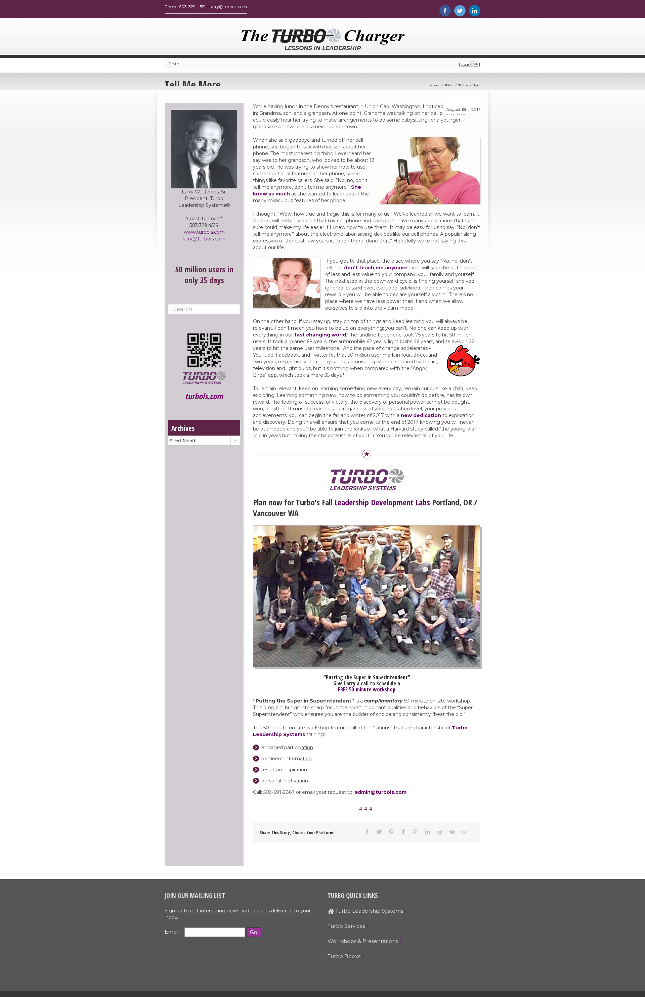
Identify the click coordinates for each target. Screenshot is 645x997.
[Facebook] (445, 10)
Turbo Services (346, 926)
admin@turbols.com (380, 792)
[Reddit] (439, 831)
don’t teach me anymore (375, 268)
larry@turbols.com (204, 239)
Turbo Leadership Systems (368, 911)
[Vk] (452, 831)
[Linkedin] (474, 10)
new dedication (421, 415)
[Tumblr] (403, 831)
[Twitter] (460, 10)
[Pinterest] (391, 831)
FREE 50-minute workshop (366, 689)
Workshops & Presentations (363, 941)
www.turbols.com (204, 232)
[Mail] (464, 831)
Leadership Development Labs (382, 502)
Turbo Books (344, 956)
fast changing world (319, 335)
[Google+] (415, 831)
